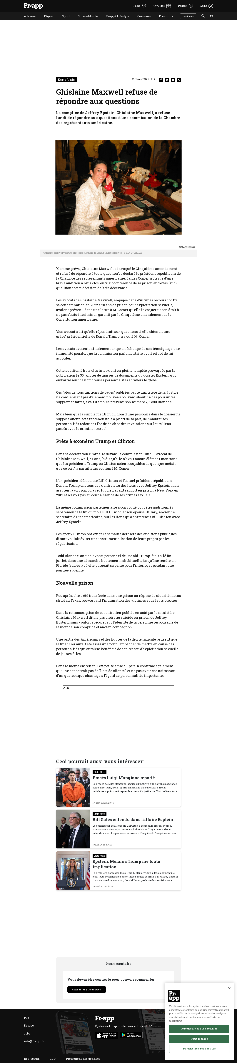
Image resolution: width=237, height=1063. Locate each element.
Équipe (29, 1025)
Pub (26, 1017)
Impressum (32, 1058)
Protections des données (83, 1058)
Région (46, 20)
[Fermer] (229, 988)
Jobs (27, 1033)
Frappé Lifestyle (114, 20)
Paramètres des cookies (199, 1048)
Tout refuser (199, 1038)
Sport (63, 20)
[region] (199, 1021)
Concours (141, 20)
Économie (163, 20)
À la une (27, 20)
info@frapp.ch (34, 1041)
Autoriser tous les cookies (199, 1028)
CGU (53, 1058)
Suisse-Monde (85, 20)
